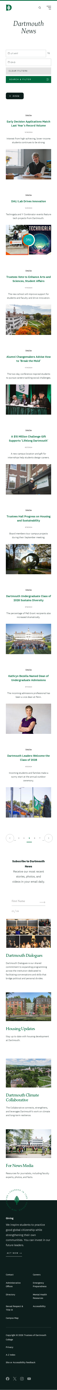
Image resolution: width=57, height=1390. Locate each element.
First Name (18, 901)
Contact (10, 1274)
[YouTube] (29, 1379)
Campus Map (12, 1318)
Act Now (12, 1253)
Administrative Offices (13, 1284)
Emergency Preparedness (39, 1284)
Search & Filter (20, 79)
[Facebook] (7, 1379)
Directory (10, 1294)
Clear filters (18, 71)
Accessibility (39, 1306)
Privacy (9, 1347)
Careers (36, 1274)
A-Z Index (10, 1354)
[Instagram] (22, 1379)
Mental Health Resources (40, 1296)
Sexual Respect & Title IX (14, 1308)
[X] (15, 1379)
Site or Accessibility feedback (20, 1362)
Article (16, 96)
